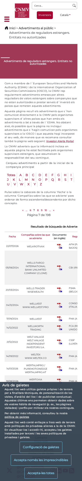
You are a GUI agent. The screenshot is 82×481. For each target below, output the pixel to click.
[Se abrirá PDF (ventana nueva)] (59, 245)
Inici (12, 28)
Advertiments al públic (36, 28)
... (26, 210)
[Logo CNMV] (22, 10)
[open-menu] (8, 19)
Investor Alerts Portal (60, 141)
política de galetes (17, 416)
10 (46, 210)
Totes (11, 175)
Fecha (12, 236)
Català (64, 15)
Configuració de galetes (41, 447)
